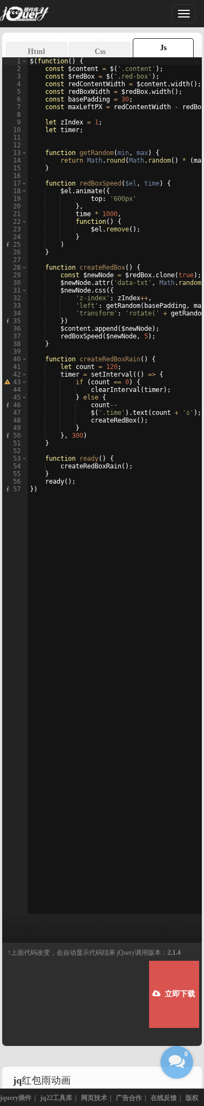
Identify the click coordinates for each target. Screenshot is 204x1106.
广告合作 (129, 1098)
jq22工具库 (56, 1098)
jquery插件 (16, 1098)
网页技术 (94, 1098)
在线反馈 (164, 1098)
